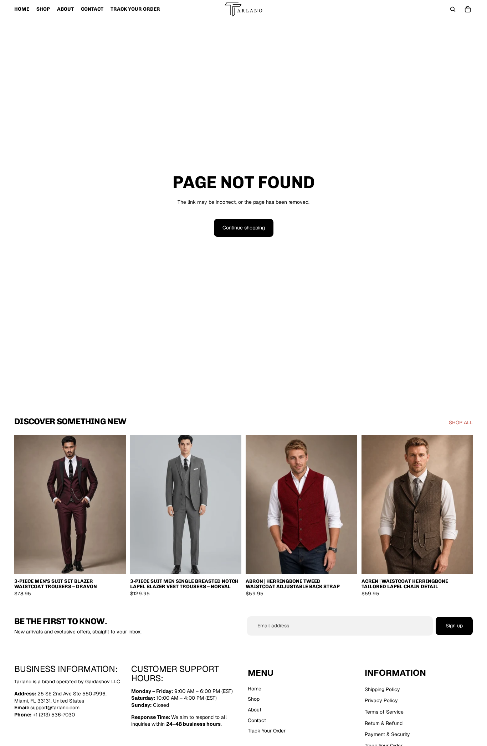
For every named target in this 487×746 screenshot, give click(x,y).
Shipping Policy (382, 689)
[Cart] (468, 9)
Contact (257, 720)
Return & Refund (384, 723)
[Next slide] (115, 504)
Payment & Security (387, 734)
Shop (254, 699)
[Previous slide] (25, 504)
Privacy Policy (381, 700)
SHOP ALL (461, 422)
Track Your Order (267, 730)
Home (254, 688)
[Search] (453, 9)
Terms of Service (384, 712)
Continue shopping (243, 227)
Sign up (454, 625)
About (254, 709)
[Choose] (114, 563)
